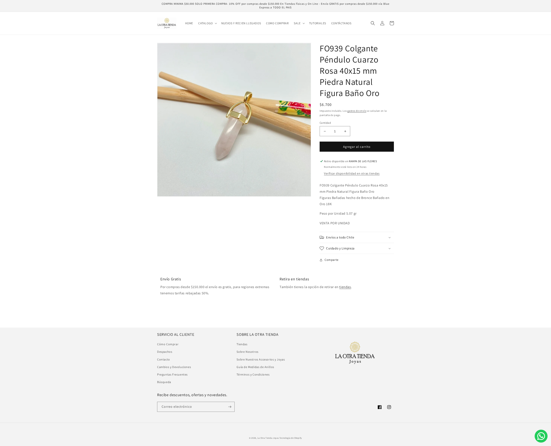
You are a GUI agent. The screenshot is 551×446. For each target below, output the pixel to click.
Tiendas (242, 344)
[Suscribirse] (229, 407)
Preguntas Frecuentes (172, 374)
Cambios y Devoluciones (174, 367)
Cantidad (325, 123)
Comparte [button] (332, 260)
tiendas (345, 287)
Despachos (164, 352)
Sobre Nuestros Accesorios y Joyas (261, 359)
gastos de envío (356, 110)
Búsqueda (164, 382)
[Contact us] (541, 436)
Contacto (163, 359)
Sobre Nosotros (247, 352)
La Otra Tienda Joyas (268, 438)
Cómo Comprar (167, 344)
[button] (207, 23)
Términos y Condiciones (253, 374)
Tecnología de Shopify (290, 438)
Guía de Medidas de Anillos (255, 367)
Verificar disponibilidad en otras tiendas (352, 173)
